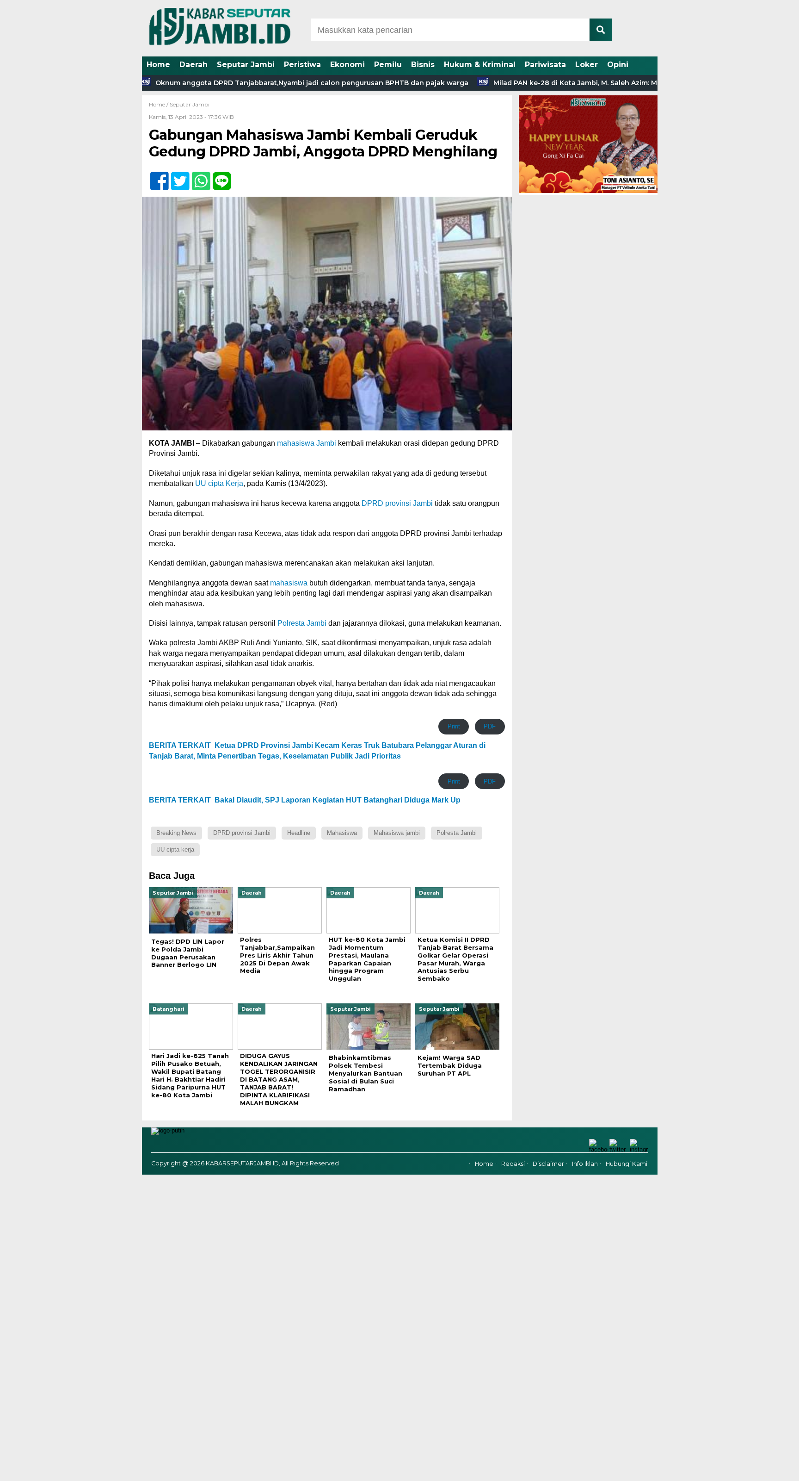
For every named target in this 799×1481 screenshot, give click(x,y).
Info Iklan (585, 1164)
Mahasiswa (342, 832)
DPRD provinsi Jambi (397, 503)
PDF (490, 726)
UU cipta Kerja (219, 483)
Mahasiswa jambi (397, 832)
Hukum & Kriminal (480, 64)
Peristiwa (302, 64)
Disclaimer (548, 1164)
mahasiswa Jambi (306, 443)
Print (454, 726)
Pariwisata (545, 64)
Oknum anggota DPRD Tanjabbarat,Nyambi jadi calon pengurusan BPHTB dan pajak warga (269, 83)
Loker (586, 64)
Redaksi (513, 1164)
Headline (298, 832)
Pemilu (388, 64)
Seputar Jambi (246, 64)
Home (158, 64)
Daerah (193, 64)
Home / (159, 104)
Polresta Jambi (301, 623)
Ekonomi (347, 64)
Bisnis (423, 64)
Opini (617, 64)
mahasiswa (288, 583)
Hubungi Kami (626, 1164)
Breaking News (176, 832)
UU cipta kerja (175, 849)
